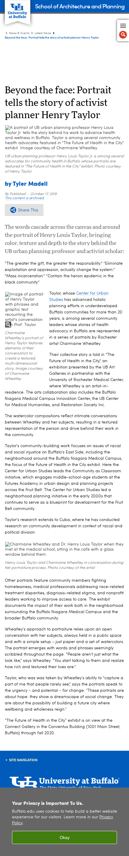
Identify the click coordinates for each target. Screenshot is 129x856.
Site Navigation (23, 760)
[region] (64, 822)
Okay (65, 837)
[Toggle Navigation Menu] (123, 30)
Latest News (42, 33)
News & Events (19, 33)
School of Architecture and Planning (79, 6)
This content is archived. (24, 198)
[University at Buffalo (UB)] (17, 9)
